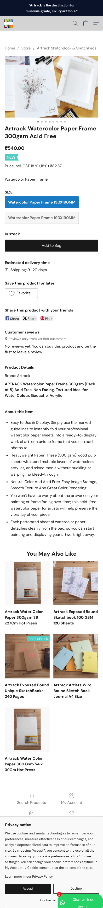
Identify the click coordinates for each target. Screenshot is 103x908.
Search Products (31, 802)
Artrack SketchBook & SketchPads (67, 48)
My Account (71, 802)
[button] (8, 23)
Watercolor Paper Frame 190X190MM (41, 217)
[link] (52, 898)
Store (26, 48)
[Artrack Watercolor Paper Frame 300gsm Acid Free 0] (51, 87)
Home (10, 48)
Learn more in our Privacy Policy (29, 876)
